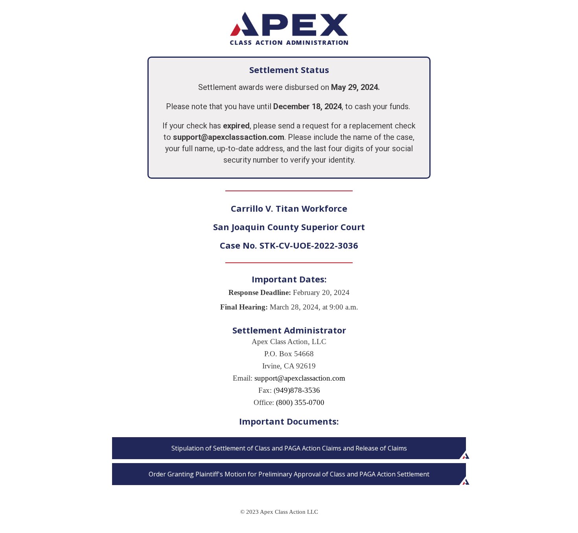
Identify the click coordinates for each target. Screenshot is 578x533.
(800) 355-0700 (300, 402)
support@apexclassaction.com (299, 378)
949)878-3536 (298, 390)
